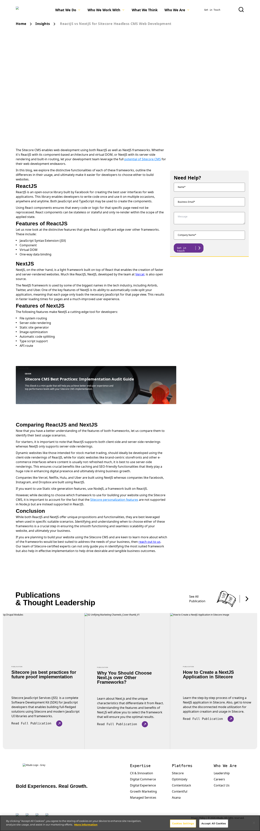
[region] (130, 823)
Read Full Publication (31, 723)
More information (85, 824)
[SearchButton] (241, 9)
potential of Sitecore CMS (142, 159)
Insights (42, 23)
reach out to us (149, 542)
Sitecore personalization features (114, 500)
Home (21, 23)
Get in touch (181, 249)
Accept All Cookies (213, 823)
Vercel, (140, 274)
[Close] (254, 823)
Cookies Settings (183, 823)
